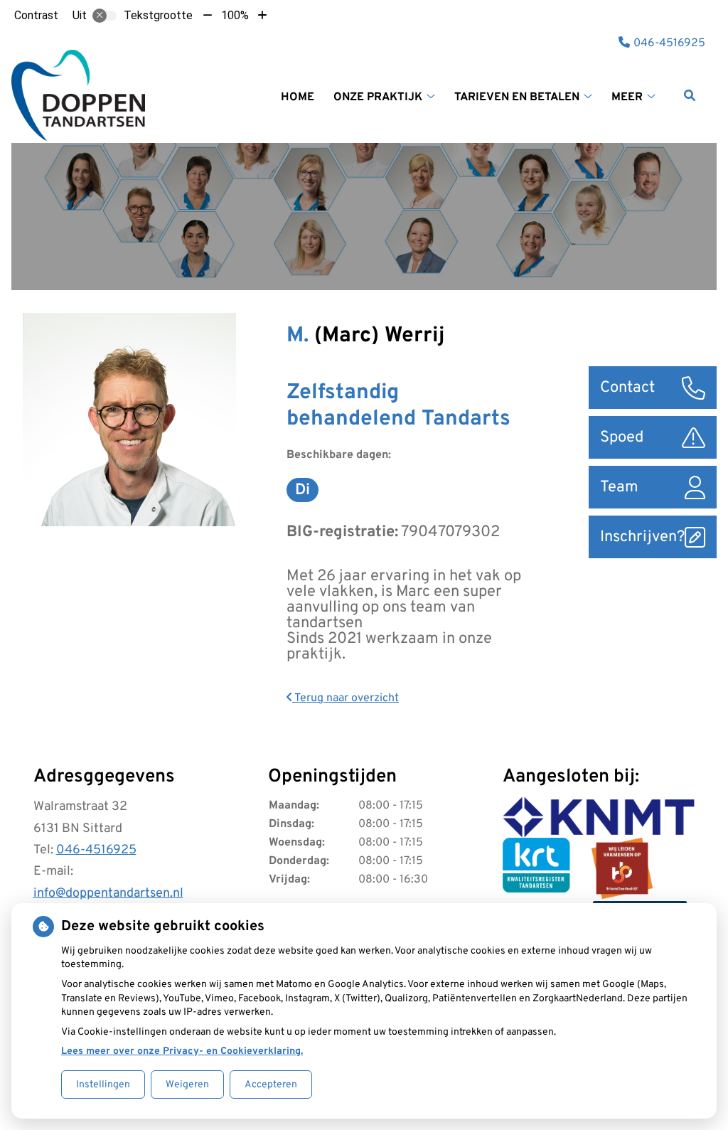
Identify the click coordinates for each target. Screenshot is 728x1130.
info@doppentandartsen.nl (108, 893)
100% (235, 15)
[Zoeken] (689, 95)
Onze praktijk (377, 97)
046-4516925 (96, 850)
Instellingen (103, 1085)
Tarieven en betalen (516, 97)
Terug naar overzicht (345, 698)
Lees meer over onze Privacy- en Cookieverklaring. (182, 1051)
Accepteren (271, 1085)
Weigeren (187, 1085)
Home (297, 97)
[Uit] (104, 16)
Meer (627, 97)
